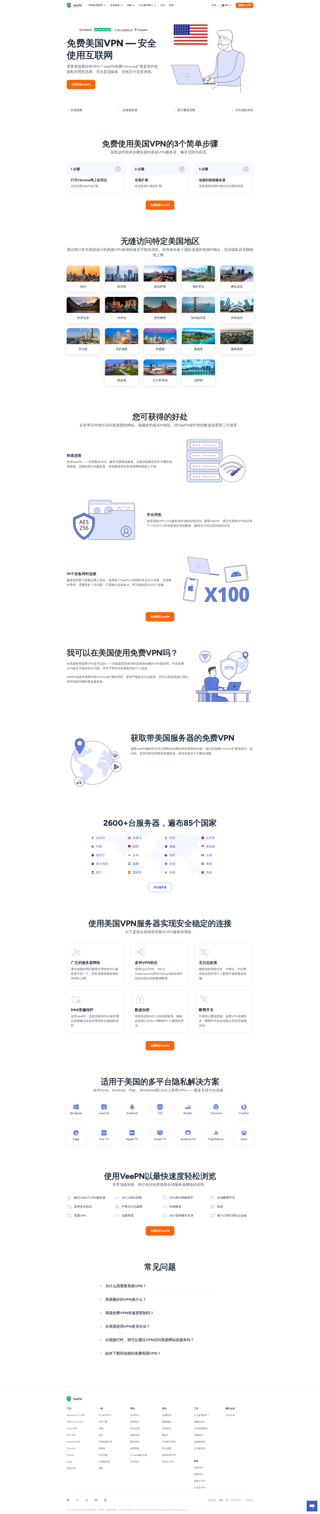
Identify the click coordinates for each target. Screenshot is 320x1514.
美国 (172, 864)
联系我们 (135, 1421)
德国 (135, 846)
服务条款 (135, 1441)
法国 (208, 855)
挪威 (172, 846)
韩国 (172, 872)
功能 (129, 5)
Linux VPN (72, 1428)
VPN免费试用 (105, 1441)
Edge (69, 1461)
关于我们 (135, 1461)
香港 (208, 872)
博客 (100, 1468)
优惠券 (102, 1448)
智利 (172, 855)
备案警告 (135, 1448)
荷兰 (98, 872)
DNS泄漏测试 (201, 1428)
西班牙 (137, 872)
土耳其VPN (199, 1487)
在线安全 (166, 1428)
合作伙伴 (230, 1415)
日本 (135, 855)
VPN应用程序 (95, 5)
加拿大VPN (199, 1481)
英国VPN (198, 1474)
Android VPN (73, 1441)
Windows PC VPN (76, 1415)
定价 (162, 5)
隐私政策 (135, 1435)
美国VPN (198, 1467)
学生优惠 (103, 1455)
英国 (208, 864)
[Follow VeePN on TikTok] (86, 1500)
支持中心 (135, 1415)
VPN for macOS (75, 1421)
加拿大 (137, 838)
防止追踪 (166, 1448)
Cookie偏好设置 (138, 1455)
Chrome (71, 1448)
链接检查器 (200, 1441)
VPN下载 (103, 1421)
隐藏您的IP (199, 1421)
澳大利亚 (101, 864)
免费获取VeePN (81, 84)
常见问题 (135, 1428)
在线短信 (198, 1435)
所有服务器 (160, 887)
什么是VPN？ (146, 5)
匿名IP (165, 1435)
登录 (214, 5)
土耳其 (210, 838)
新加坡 (210, 846)
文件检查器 (200, 1448)
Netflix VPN (168, 1461)
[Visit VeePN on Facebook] (68, 1500)
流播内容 (166, 1415)
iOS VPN (71, 1435)
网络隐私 (166, 1421)
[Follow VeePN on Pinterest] (105, 1500)
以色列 (100, 838)
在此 (74, 186)
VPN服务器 (104, 1461)
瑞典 (135, 864)
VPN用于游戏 (169, 1441)
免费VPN (71, 1468)
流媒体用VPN (169, 1455)
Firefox (70, 1455)
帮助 (171, 5)
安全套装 (115, 5)
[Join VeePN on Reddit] (96, 1500)
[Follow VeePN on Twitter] (77, 1500)
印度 (172, 838)
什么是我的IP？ (201, 1415)
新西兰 (100, 855)
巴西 (98, 846)
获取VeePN (244, 5)
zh (226, 5)
